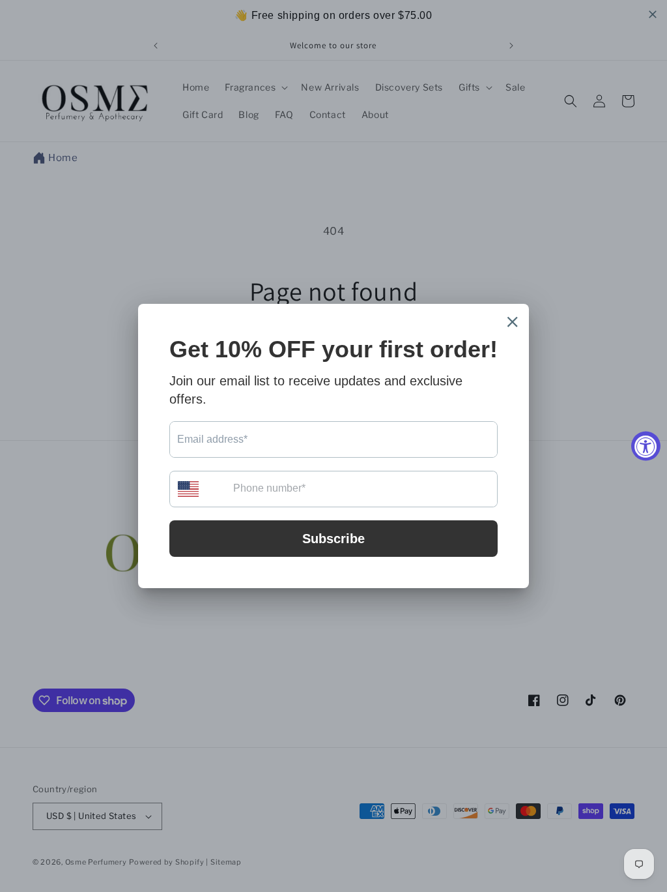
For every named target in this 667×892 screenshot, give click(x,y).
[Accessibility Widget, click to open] (645, 446)
